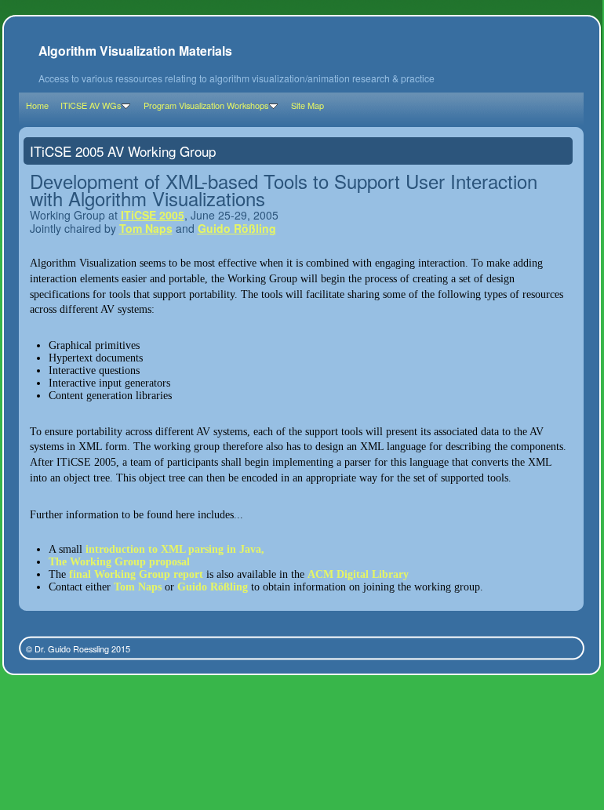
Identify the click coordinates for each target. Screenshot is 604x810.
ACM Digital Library (358, 574)
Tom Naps (146, 228)
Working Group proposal (130, 562)
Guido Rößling (237, 228)
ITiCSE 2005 (152, 215)
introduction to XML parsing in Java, (175, 549)
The (59, 562)
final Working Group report (136, 574)
